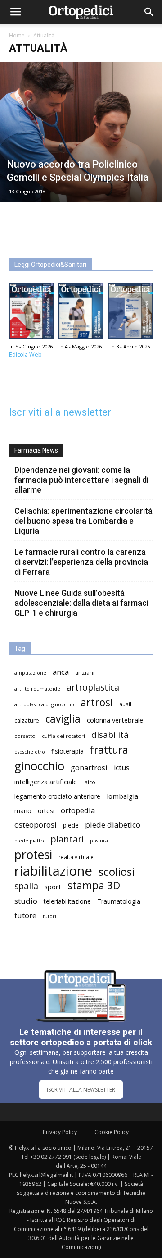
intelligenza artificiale (45, 781)
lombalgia (122, 796)
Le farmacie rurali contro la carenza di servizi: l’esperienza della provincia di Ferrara (81, 561)
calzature (26, 720)
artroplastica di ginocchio (44, 704)
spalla (26, 886)
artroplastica (93, 687)
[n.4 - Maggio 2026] (81, 313)
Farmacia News (36, 450)
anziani (84, 673)
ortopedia (78, 810)
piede (71, 825)
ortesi (46, 810)
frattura (109, 750)
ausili (126, 704)
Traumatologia (118, 901)
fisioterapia (67, 751)
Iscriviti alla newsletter (60, 412)
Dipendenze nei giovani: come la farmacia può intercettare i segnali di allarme (81, 479)
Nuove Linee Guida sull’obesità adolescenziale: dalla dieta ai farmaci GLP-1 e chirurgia (81, 603)
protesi (33, 855)
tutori (49, 916)
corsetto (25, 735)
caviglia (63, 718)
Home (17, 35)
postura (99, 840)
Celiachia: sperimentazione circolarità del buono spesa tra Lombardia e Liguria (83, 520)
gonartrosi (89, 767)
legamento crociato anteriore (57, 796)
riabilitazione (53, 871)
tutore (25, 915)
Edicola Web (25, 354)
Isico (89, 782)
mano (23, 810)
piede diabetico (112, 824)
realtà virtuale (76, 856)
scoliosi (117, 871)
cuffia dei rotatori (63, 735)
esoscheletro (29, 752)
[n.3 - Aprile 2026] (130, 313)
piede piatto (29, 840)
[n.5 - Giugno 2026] (31, 313)
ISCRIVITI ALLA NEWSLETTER (81, 1089)
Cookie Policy (111, 1132)
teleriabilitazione (67, 901)
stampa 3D (94, 885)
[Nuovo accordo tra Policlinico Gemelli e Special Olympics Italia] (81, 132)
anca (61, 672)
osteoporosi (35, 824)
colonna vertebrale (115, 719)
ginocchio (39, 766)
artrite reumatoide (37, 688)
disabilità (110, 734)
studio (25, 901)
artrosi (97, 702)
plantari (67, 839)
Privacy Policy (60, 1132)
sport (53, 886)
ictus (122, 768)
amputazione (30, 673)
